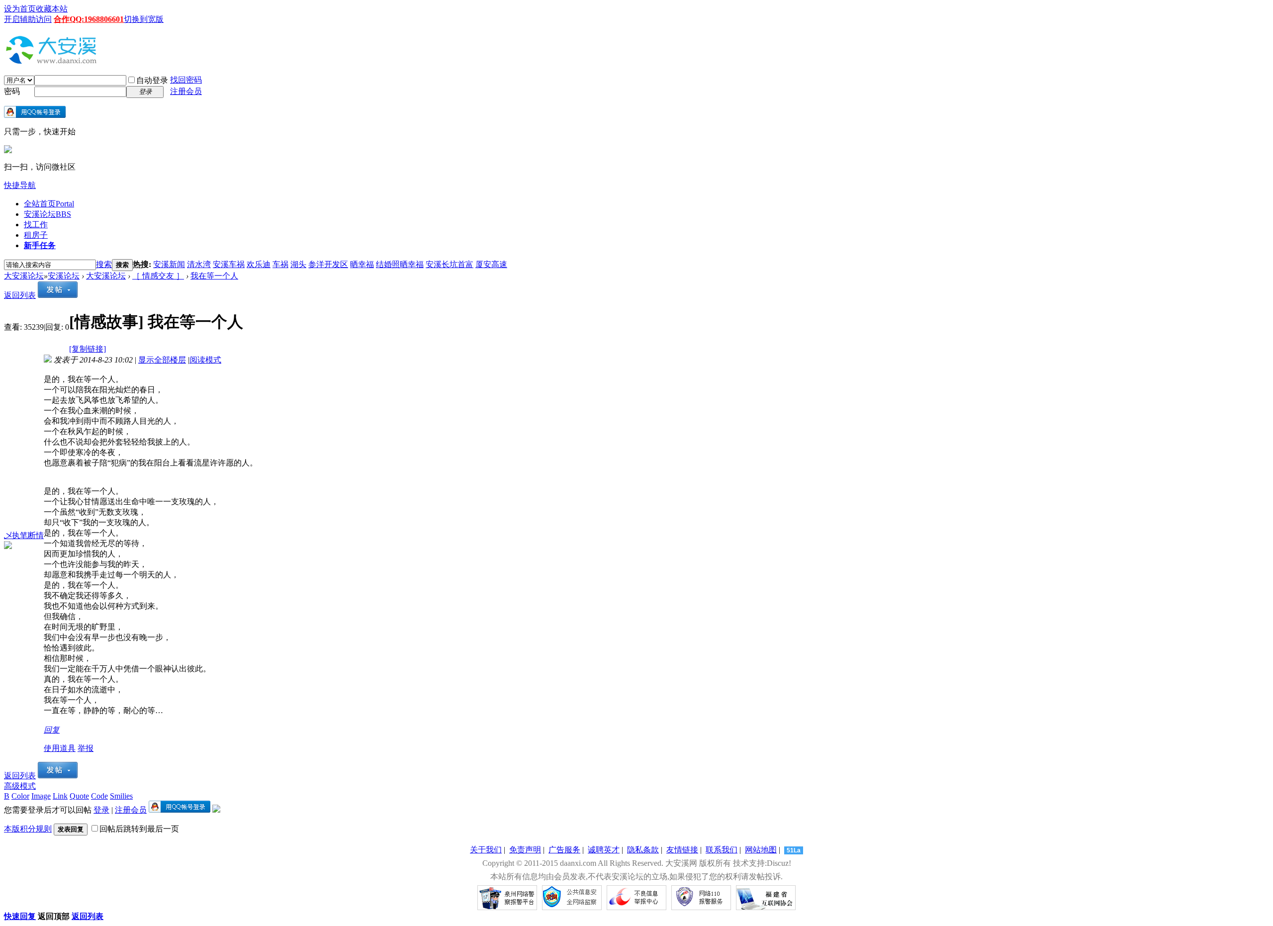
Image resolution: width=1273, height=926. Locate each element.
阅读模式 (205, 360)
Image (41, 796)
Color (20, 796)
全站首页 (49, 203)
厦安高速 (491, 264)
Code (99, 796)
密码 (12, 91)
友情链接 (682, 849)
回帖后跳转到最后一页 (139, 829)
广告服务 (564, 849)
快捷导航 (20, 185)
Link (60, 796)
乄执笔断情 (24, 535)
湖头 (298, 264)
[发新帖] (58, 295)
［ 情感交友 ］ (158, 276)
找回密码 (186, 80)
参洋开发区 (328, 264)
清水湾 (199, 264)
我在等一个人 (214, 276)
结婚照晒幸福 (400, 264)
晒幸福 (362, 264)
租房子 (36, 235)
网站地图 (761, 849)
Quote (79, 796)
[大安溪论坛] (53, 61)
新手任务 (40, 245)
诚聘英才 (604, 849)
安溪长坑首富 (449, 264)
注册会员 (186, 91)
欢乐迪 (259, 264)
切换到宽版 (144, 19)
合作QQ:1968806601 (89, 19)
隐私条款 (643, 849)
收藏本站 (52, 8)
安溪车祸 (229, 264)
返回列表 (20, 295)
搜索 (104, 264)
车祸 (280, 264)
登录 (101, 810)
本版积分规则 (28, 829)
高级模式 (20, 786)
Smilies (121, 796)
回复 (52, 730)
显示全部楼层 (162, 360)
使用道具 (60, 748)
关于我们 (486, 849)
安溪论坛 (47, 214)
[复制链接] (87, 349)
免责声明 (525, 849)
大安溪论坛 (24, 276)
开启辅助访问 (28, 19)
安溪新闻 (169, 264)
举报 (85, 748)
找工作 (36, 224)
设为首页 (20, 8)
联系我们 (721, 849)
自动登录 (152, 80)
